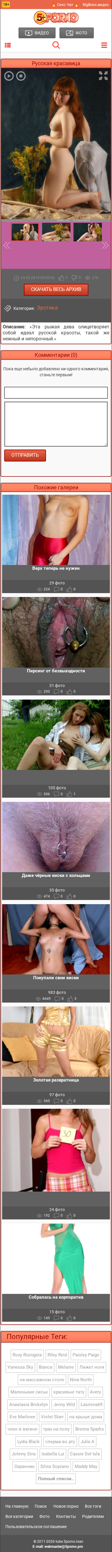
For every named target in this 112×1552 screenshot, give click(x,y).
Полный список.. (56, 1478)
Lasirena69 (91, 1404)
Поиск (41, 1506)
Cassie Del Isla (85, 1454)
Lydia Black (28, 1441)
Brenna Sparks (89, 1429)
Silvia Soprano (54, 1466)
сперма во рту (60, 1441)
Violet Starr (52, 1417)
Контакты (66, 1516)
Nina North (81, 1379)
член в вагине (22, 1429)
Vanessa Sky (20, 1367)
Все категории (19, 1516)
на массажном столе (42, 1379)
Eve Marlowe (22, 1417)
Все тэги (93, 1506)
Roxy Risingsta (27, 1355)
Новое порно (66, 1506)
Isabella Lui (53, 1454)
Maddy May (86, 1466)
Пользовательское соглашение (36, 1526)
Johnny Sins (24, 1454)
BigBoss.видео (96, 4)
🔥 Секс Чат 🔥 (65, 4)
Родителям (93, 1516)
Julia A (87, 1441)
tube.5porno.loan (69, 1541)
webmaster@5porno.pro (64, 1547)
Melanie (66, 1367)
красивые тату (68, 1392)
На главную (16, 1506)
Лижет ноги (91, 1367)
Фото (44, 1516)
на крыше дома (85, 1417)
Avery (95, 1392)
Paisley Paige (86, 1355)
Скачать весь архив (56, 289)
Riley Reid (57, 1355)
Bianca (45, 1367)
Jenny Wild (64, 1404)
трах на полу (56, 1429)
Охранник (24, 1466)
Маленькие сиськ (29, 1392)
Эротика (47, 308)
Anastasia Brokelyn (28, 1404)
